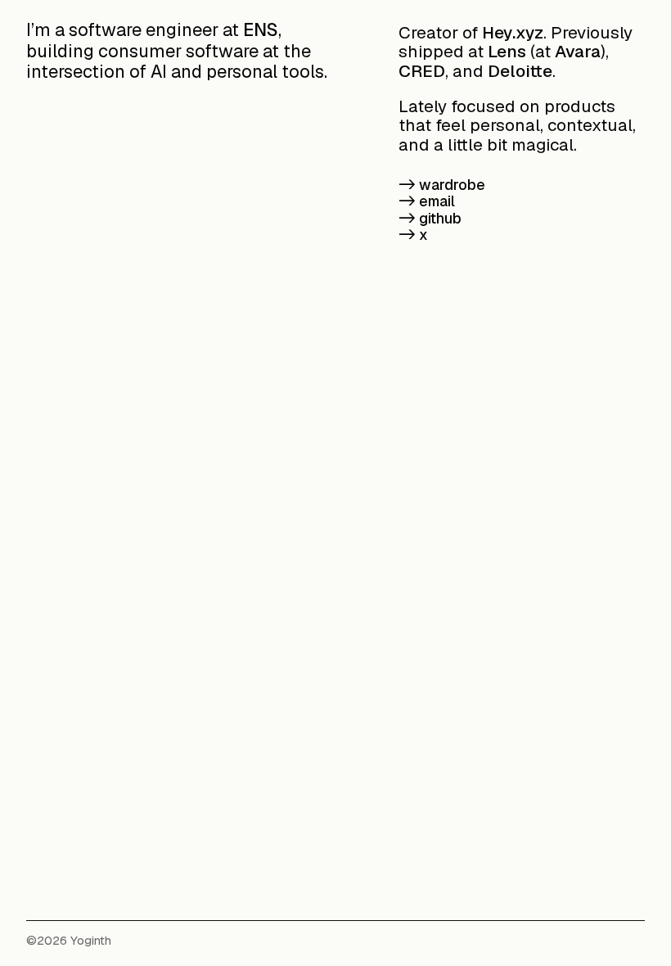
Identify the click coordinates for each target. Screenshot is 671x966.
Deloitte (520, 71)
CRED (422, 71)
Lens (507, 51)
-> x (413, 234)
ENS (260, 29)
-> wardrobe (442, 184)
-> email (427, 201)
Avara (578, 51)
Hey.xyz (512, 32)
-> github (430, 218)
